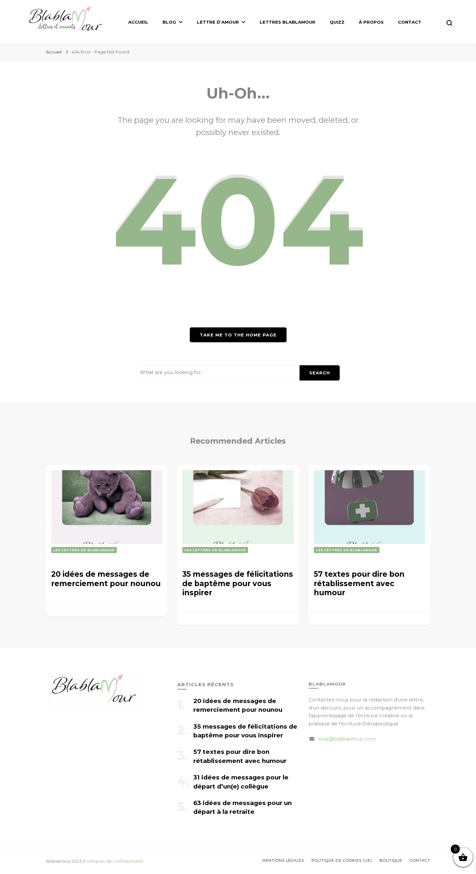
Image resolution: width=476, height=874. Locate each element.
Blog (169, 22)
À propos (371, 22)
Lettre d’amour (218, 22)
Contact (409, 22)
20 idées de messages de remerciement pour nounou (106, 579)
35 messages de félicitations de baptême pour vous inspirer (237, 583)
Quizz (337, 22)
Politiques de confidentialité (113, 861)
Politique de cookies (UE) (342, 860)
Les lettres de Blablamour (84, 550)
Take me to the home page (238, 334)
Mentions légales (283, 860)
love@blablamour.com (347, 739)
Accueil (138, 22)
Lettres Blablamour (287, 22)
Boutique (391, 860)
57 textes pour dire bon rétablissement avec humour (359, 583)
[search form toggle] (449, 23)
